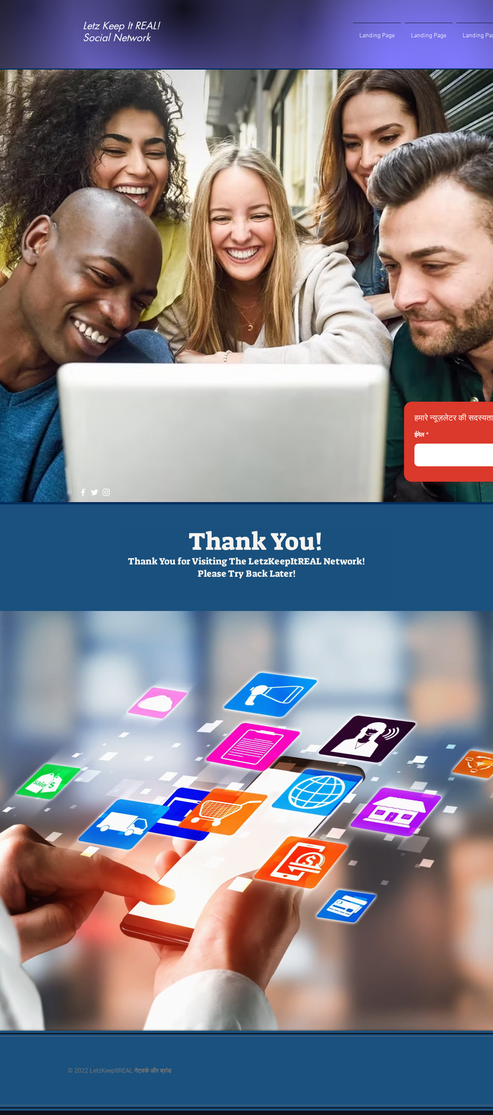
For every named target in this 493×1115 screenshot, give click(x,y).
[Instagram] (106, 492)
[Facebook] (83, 492)
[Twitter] (94, 492)
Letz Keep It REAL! (121, 25)
